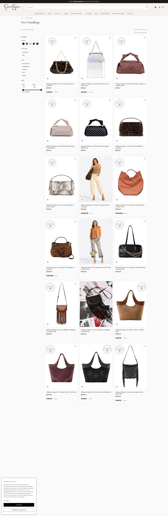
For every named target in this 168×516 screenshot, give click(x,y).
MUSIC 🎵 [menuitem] (130, 13)
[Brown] (27, 43)
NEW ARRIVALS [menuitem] (40, 13)
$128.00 (118, 334)
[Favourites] (163, 7)
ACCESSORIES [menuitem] (105, 13)
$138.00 (83, 209)
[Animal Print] (33, 43)
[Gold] (30, 43)
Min (23, 84)
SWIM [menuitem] (49, 13)
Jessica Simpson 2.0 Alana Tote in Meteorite (96, 392)
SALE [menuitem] (96, 13)
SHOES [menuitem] (66, 13)
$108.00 (49, 271)
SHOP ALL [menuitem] (57, 13)
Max (34, 84)
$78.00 (48, 88)
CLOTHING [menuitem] (88, 13)
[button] (75, 37)
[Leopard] (37, 43)
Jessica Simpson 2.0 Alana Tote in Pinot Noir (61, 392)
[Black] (23, 43)
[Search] (146, 7)
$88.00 (117, 150)
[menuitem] (118, 13)
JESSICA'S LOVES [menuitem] (76, 13)
